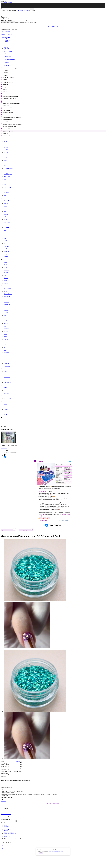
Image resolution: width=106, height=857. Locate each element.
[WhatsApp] (6, 822)
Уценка (7, 62)
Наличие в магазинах (54, 803)
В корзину (3, 801)
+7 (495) (5, 31)
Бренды (6, 47)
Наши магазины (6, 37)
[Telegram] (4, 822)
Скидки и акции (8, 51)
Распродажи (8, 56)
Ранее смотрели (6, 814)
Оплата (6, 830)
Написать (10, 34)
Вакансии (6, 834)
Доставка (6, 49)
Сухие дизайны (10, 530)
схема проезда (4, 448)
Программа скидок (10, 59)
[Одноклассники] (3, 822)
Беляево (8, 38)
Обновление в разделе (6, 2)
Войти (5, 825)
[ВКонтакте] (1, 822)
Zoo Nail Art (19, 761)
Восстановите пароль (22, 10)
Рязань (7, 41)
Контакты (6, 65)
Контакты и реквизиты (10, 833)
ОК (41, 852)
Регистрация (4, 11)
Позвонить (3, 34)
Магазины (6, 48)
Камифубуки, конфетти (26, 530)
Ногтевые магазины (9, 832)
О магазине (7, 836)
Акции (7, 53)
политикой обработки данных (56, 851)
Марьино (8, 40)
